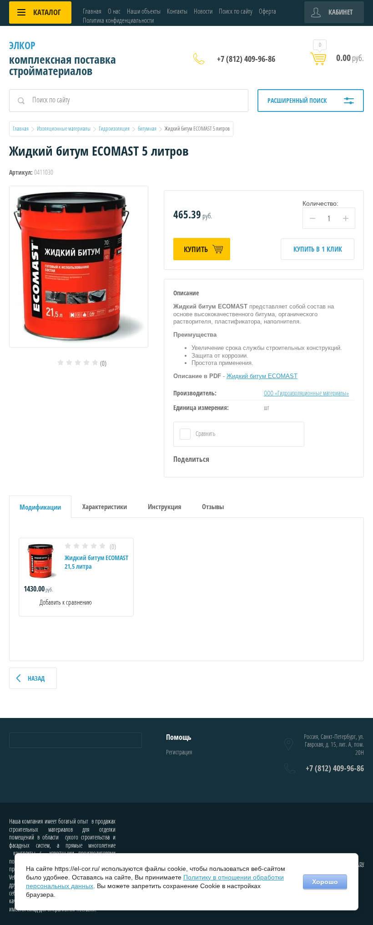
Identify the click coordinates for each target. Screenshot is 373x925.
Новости (203, 10)
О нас (114, 10)
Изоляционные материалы (64, 128)
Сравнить (204, 433)
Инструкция (164, 506)
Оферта (267, 10)
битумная (147, 128)
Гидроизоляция (114, 128)
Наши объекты (144, 10)
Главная (92, 10)
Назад (36, 678)
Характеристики (104, 506)
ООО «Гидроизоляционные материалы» (306, 393)
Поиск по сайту (235, 10)
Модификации (40, 506)
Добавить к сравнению (65, 602)
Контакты (177, 10)
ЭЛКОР (22, 45)
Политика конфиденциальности (118, 20)
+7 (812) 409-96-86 (246, 58)
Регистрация (179, 752)
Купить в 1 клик (317, 248)
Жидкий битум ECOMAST (262, 376)
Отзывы (213, 506)
